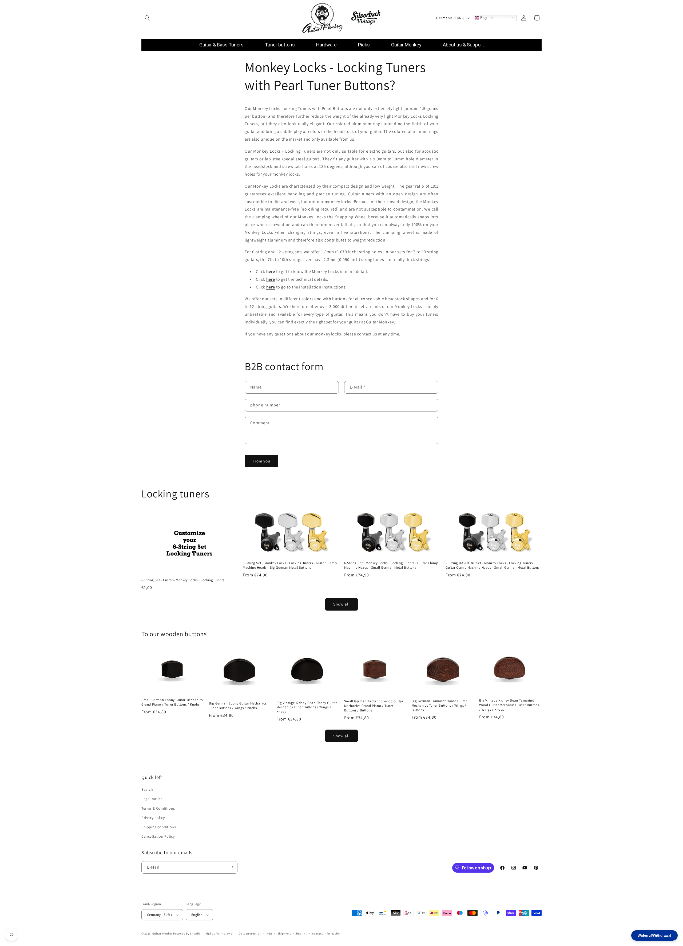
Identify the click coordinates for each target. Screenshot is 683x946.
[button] (147, 18)
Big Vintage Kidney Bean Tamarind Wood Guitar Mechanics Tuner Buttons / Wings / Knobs (509, 705)
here (270, 279)
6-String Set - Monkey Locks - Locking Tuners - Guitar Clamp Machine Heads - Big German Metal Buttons (290, 565)
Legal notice (151, 799)
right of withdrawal (219, 934)
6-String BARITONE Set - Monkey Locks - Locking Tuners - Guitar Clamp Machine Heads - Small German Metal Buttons (492, 565)
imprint (301, 934)
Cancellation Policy (157, 836)
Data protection (250, 934)
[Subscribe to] (231, 867)
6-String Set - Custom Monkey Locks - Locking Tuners (182, 580)
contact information (326, 934)
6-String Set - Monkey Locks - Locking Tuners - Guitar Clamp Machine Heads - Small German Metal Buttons (391, 565)
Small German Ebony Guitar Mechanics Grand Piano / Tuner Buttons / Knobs (172, 702)
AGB (269, 934)
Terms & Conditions (158, 808)
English (486, 18)
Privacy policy (153, 817)
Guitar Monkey (162, 934)
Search (147, 789)
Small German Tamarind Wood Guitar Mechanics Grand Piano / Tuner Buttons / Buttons (373, 706)
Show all (341, 604)
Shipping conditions (158, 827)
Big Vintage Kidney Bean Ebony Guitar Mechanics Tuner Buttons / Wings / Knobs (306, 707)
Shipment (284, 934)
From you (261, 461)
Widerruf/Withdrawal (654, 935)
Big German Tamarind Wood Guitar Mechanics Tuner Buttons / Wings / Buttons (439, 705)
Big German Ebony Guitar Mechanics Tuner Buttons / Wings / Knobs (238, 705)
